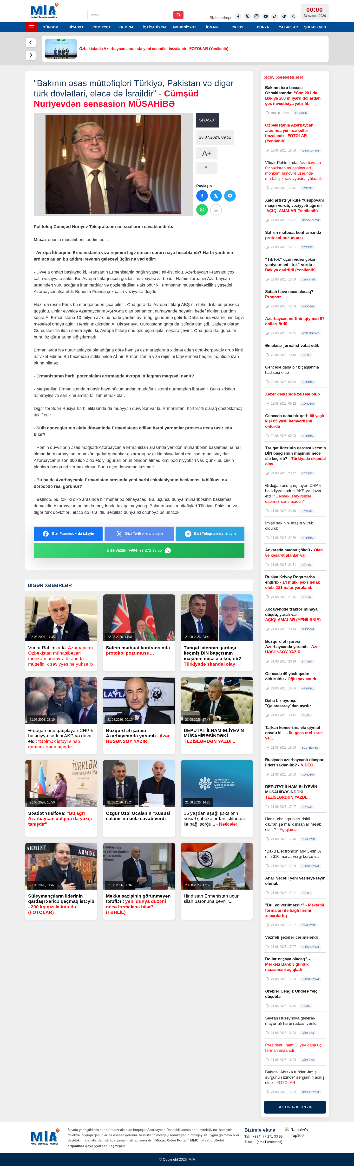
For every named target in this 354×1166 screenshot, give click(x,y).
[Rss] (293, 16)
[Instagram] (256, 16)
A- (206, 167)
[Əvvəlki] (30, 42)
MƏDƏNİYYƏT (184, 27)
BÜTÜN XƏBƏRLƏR (295, 1107)
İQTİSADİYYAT (155, 27)
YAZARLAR (288, 27)
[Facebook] (238, 16)
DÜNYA (263, 27)
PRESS (237, 27)
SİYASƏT (76, 27)
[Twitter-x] (247, 16)
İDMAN (212, 27)
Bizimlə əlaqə (220, 18)
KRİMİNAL (127, 27)
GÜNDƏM (50, 27)
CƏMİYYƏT (101, 27)
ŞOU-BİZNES (315, 27)
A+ (206, 153)
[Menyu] (31, 27)
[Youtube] (265, 16)
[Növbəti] (30, 55)
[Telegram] (284, 16)
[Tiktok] (274, 16)
